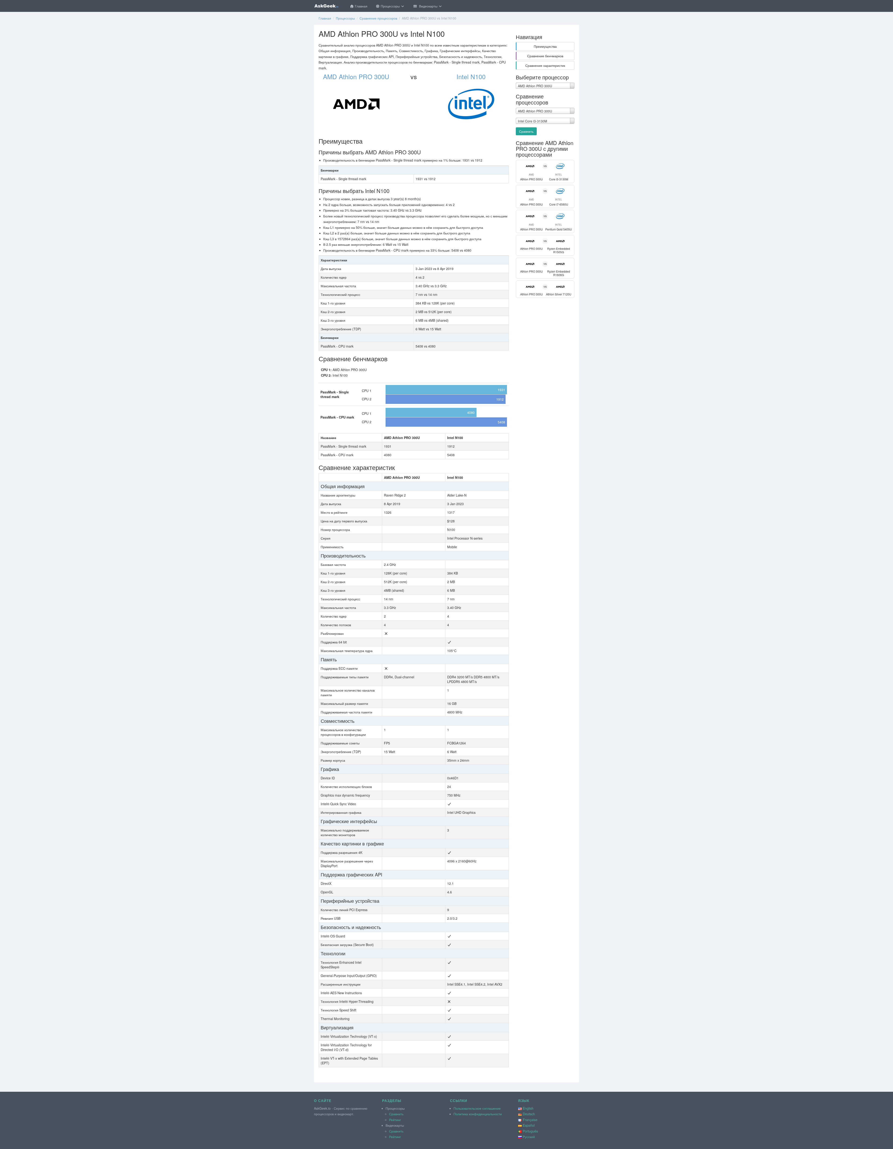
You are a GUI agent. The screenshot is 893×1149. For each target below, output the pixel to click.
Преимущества (545, 46)
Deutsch (529, 1114)
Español (529, 1125)
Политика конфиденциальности (477, 1114)
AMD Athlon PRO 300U (356, 76)
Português (530, 1131)
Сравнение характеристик (545, 65)
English (528, 1108)
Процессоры (390, 6)
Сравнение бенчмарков (545, 56)
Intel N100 (471, 76)
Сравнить (526, 131)
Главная (360, 6)
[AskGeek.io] (326, 6)
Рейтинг (395, 1119)
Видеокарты (427, 6)
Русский (529, 1136)
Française (530, 1119)
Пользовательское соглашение (477, 1108)
